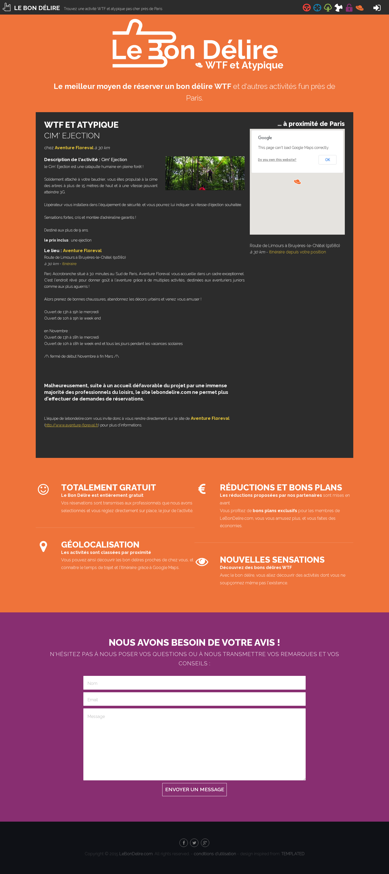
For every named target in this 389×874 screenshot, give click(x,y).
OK (327, 160)
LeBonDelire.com (136, 853)
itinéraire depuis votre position (297, 251)
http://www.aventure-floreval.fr (71, 425)
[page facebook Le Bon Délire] (183, 842)
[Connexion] (377, 9)
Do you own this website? (277, 160)
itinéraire (69, 263)
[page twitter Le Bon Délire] (194, 842)
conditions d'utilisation (215, 853)
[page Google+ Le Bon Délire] (205, 842)
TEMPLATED (293, 853)
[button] (297, 182)
